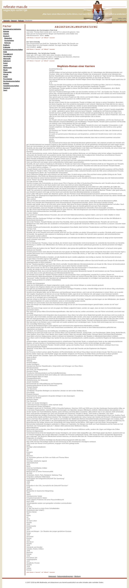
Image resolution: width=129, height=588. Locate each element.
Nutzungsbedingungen (65, 576)
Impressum (52, 576)
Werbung (77, 576)
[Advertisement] (100, 45)
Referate (21, 20)
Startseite (6, 20)
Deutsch (14, 20)
